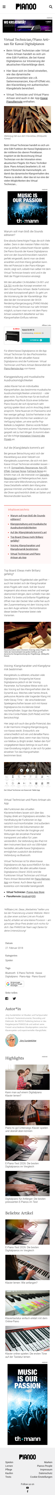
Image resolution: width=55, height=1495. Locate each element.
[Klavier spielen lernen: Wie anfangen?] (27, 1267)
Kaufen (9, 1473)
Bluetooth (10, 973)
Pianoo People (44, 1465)
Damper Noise (18, 471)
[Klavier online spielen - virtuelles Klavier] (27, 1338)
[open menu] (4, 7)
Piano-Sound (38, 976)
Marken (48, 1462)
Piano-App (24, 976)
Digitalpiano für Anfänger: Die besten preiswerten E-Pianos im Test (25, 1200)
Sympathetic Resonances (24, 467)
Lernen (9, 1465)
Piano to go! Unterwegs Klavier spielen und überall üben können (26, 1129)
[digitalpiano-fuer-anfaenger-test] (27, 1183)
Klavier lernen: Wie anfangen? (21, 1282)
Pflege (8, 1469)
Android (26, 896)
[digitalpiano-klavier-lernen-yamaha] (27, 1077)
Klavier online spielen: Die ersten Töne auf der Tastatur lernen (26, 1355)
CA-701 (8, 285)
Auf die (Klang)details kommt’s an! (28, 532)
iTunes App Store (35, 892)
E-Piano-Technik (25, 973)
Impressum (46, 1469)
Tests (8, 1476)
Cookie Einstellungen (41, 1476)
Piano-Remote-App (14, 368)
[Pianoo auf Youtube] (27, 1487)
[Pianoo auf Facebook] (27, 1491)
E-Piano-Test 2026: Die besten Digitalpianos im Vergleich (22, 1165)
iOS (33, 896)
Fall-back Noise (35, 471)
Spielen (9, 960)
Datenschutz (45, 1473)
